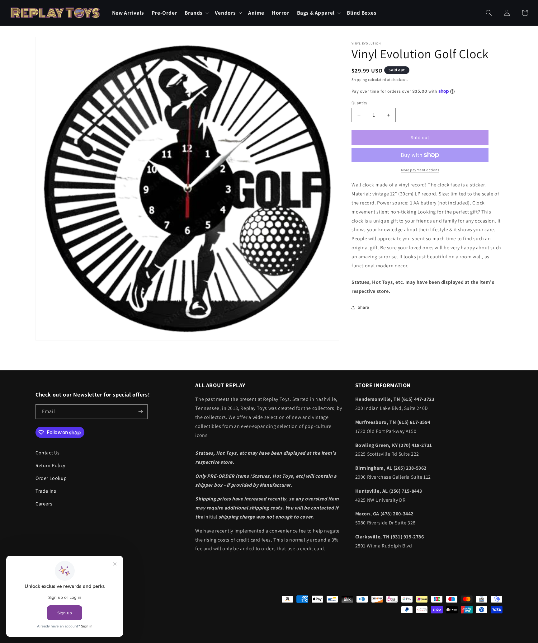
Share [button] (363, 307)
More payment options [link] (420, 169)
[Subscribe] (140, 411)
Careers (43, 503)
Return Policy (50, 465)
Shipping (359, 79)
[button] (196, 13)
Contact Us (47, 452)
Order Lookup (51, 478)
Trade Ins (45, 491)
